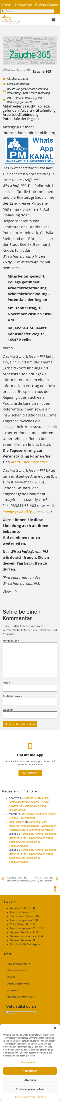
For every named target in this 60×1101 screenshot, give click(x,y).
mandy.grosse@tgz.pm (21, 511)
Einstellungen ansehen (30, 1089)
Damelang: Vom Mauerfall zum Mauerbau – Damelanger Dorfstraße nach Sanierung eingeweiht (32, 826)
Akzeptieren (30, 1070)
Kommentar (11, 640)
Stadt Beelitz (29, 93)
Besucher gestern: (21, 920)
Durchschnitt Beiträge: (24, 944)
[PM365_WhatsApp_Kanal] (30, 162)
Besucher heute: (20, 912)
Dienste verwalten (29, 1062)
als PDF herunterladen (29, 462)
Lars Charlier (16, 822)
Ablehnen (30, 1080)
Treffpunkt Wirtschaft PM (27, 98)
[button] (55, 1028)
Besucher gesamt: (21, 928)
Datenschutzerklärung (25, 1096)
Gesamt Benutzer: (21, 940)
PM (9, 98)
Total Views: (18, 924)
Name (6, 683)
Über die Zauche (15, 970)
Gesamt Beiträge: (21, 932)
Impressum (41, 1096)
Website (8, 709)
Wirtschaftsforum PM (19, 102)
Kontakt (11, 977)
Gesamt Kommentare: (24, 936)
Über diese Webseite (17, 963)
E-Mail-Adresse (12, 696)
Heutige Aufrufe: (21, 908)
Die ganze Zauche (26, 89)
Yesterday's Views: (22, 916)
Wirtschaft (44, 93)
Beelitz (11, 89)
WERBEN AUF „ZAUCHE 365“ (20, 996)
